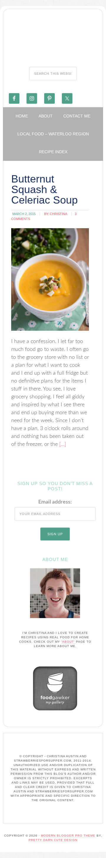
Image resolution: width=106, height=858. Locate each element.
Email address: (55, 502)
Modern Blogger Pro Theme (68, 835)
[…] (62, 444)
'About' (68, 641)
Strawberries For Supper (53, 36)
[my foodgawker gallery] (55, 711)
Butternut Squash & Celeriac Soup (44, 189)
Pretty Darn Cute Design (53, 840)
